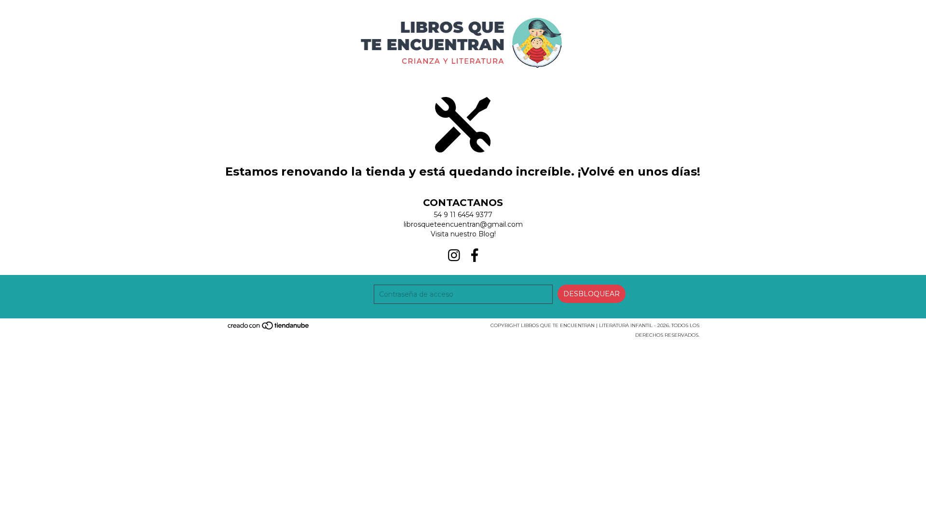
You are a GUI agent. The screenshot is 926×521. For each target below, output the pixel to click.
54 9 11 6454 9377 (463, 214)
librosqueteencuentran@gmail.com (463, 224)
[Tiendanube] (269, 328)
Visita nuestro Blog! (463, 234)
